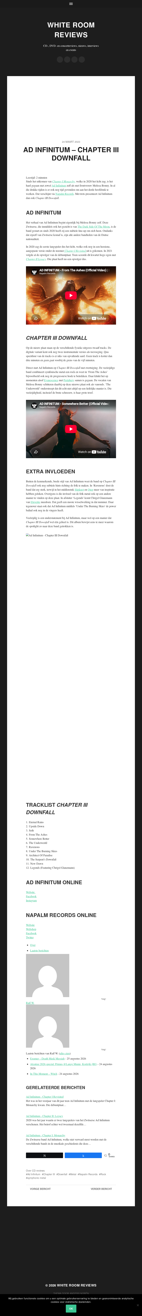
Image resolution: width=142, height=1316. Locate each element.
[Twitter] (67, 59)
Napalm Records (64, 194)
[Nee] (137, 1305)
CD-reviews (38, 1170)
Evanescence (51, 380)
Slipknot (79, 489)
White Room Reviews (71, 29)
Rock (103, 1174)
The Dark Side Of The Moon (94, 226)
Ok (71, 1308)
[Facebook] (60, 59)
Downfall (62, 1174)
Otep (90, 489)
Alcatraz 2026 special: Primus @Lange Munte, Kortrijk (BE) (63, 1064)
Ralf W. (30, 1003)
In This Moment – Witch (43, 1073)
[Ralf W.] (71, 975)
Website (31, 892)
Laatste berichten (39, 950)
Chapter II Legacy (36, 259)
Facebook (31, 896)
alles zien (65, 1053)
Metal (73, 1174)
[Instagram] (74, 59)
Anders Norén (79, 1293)
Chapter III (49, 1174)
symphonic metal (36, 1177)
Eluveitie (35, 502)
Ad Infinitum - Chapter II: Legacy (44, 1116)
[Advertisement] (71, 100)
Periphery (69, 380)
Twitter (30, 937)
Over (33, 945)
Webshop (31, 929)
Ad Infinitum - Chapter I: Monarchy (45, 1135)
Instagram (31, 900)
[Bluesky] (82, 59)
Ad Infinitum (59, 185)
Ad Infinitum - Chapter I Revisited (45, 1096)
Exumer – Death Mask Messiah (47, 1058)
